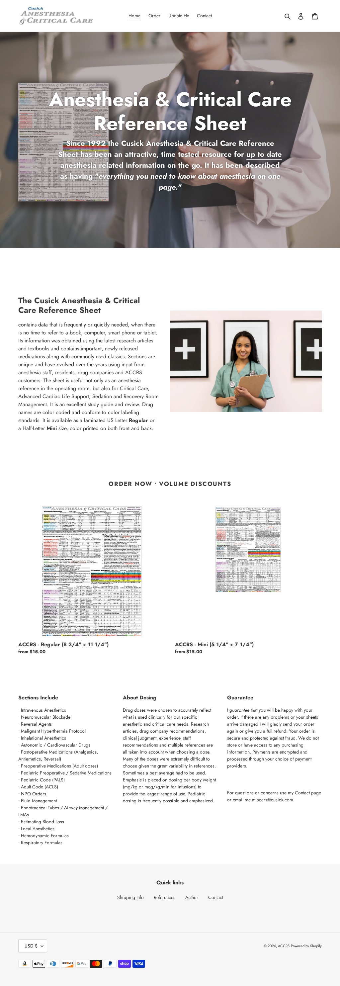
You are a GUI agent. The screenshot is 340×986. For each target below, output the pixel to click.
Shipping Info (130, 897)
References (164, 897)
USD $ (31, 945)
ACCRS (284, 945)
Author (191, 897)
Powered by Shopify (306, 945)
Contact (302, 792)
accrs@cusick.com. (276, 799)
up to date (264, 154)
